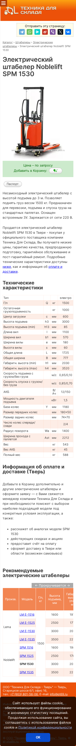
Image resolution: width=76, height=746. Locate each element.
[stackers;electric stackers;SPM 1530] (55, 171)
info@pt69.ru (58, 694)
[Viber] (52, 31)
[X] (60, 31)
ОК (38, 737)
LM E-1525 (27, 622)
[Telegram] (21, 31)
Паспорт (13, 184)
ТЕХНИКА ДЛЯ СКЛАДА (38, 10)
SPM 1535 (27, 672)
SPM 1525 (27, 655)
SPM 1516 (26, 647)
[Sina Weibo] (45, 31)
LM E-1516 (27, 614)
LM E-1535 (27, 639)
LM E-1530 (27, 631)
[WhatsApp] (29, 31)
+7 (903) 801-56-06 (24, 694)
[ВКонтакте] (68, 31)
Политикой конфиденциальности (45, 727)
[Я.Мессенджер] (37, 31)
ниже (7, 267)
